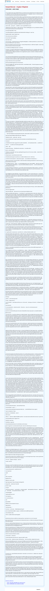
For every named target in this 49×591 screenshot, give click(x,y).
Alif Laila (38, 1)
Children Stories (22, 1)
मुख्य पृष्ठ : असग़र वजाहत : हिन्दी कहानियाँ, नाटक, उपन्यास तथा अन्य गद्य (16, 582)
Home (13, 1)
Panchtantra (28, 1)
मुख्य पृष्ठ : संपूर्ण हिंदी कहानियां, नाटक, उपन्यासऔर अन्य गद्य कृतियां (15, 583)
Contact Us (38, 589)
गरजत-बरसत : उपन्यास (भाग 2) (9, 580)
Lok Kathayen (33, 1)
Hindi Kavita (42, 1)
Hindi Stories (17, 1)
